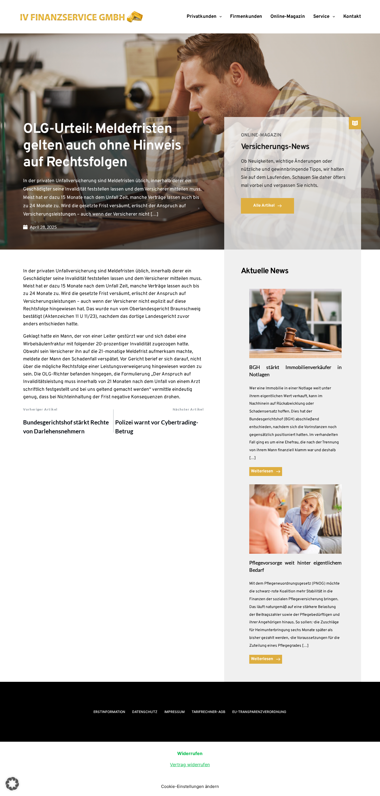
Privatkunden (201, 17)
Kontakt (352, 17)
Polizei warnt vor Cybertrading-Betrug (156, 426)
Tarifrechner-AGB (208, 712)
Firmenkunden (246, 17)
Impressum (174, 712)
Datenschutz (144, 712)
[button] (12, 783)
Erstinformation (109, 712)
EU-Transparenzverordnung (259, 712)
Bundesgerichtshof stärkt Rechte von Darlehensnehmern (66, 426)
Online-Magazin (287, 17)
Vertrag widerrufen (190, 764)
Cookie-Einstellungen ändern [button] (190, 786)
